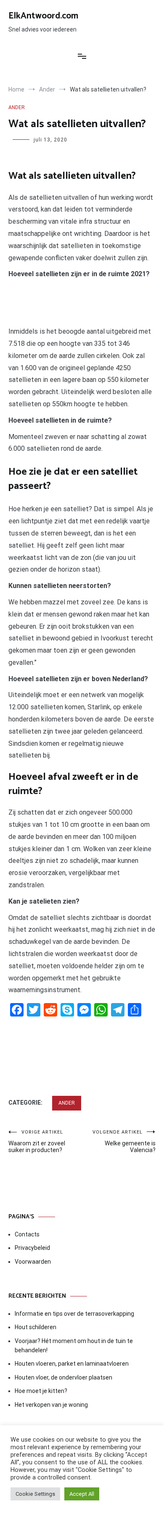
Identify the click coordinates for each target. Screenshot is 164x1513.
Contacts (27, 1234)
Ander (16, 107)
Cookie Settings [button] (35, 1494)
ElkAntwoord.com (43, 16)
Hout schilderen (35, 1327)
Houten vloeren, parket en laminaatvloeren (72, 1363)
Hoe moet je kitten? (42, 1391)
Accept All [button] (81, 1494)
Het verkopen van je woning (51, 1404)
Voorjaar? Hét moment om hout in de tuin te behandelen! (74, 1346)
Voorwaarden (33, 1261)
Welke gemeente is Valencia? (124, 1141)
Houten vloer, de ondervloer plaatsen (63, 1377)
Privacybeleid (32, 1247)
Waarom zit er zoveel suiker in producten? (36, 1141)
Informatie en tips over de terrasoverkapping (74, 1313)
